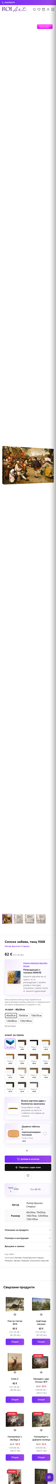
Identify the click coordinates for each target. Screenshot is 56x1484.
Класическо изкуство (39, 1260)
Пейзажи (25, 1260)
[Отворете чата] (49, 1477)
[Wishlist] (38, 9)
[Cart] (43, 9)
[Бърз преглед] (15, 1314)
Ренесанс (9, 1260)
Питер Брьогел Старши (17, 946)
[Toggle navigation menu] (52, 9)
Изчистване (10, 1026)
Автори (17, 1260)
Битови (18, 1257)
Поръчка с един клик (30, 1167)
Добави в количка (30, 1159)
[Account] (48, 9)
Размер (9, 1009)
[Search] (34, 9)
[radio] (11, 1015)
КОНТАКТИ (10, 3)
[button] (28, 1175)
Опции (15, 1341)
